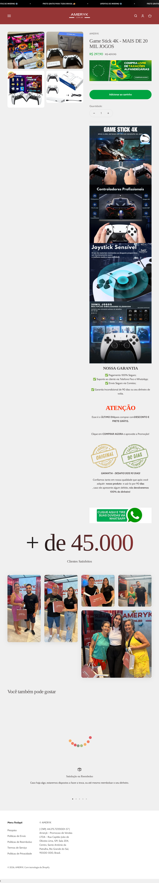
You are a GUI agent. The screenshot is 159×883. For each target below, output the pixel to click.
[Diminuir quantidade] (94, 113)
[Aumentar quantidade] (108, 113)
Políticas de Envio (16, 836)
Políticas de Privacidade (19, 853)
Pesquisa (12, 830)
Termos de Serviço (17, 847)
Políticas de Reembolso (19, 841)
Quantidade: (95, 106)
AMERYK (94, 33)
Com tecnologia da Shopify (37, 867)
